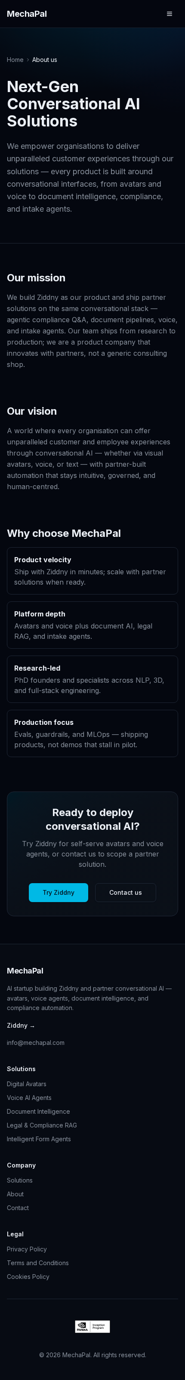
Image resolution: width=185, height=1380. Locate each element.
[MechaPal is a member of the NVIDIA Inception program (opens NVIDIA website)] (93, 1326)
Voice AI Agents (29, 1097)
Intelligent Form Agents (39, 1139)
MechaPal (26, 14)
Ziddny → (21, 1025)
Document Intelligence (38, 1111)
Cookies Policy (28, 1276)
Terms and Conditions (38, 1262)
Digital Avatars (26, 1083)
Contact (18, 1207)
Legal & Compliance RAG (42, 1125)
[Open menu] (169, 13)
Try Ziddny (58, 892)
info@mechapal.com (36, 1042)
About (15, 1194)
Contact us (125, 892)
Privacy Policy (27, 1249)
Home (15, 59)
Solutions (20, 1180)
